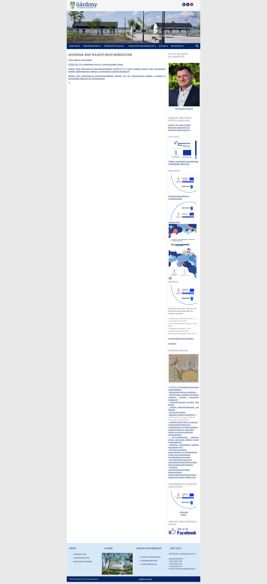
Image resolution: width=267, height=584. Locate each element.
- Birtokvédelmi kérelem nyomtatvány (182, 392)
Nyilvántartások (82, 558)
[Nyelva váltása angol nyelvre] (191, 4)
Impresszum (145, 579)
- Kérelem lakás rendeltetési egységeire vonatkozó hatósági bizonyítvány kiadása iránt (183, 397)
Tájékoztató (183, 512)
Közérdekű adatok (114, 46)
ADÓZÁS (162, 46)
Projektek (176, 46)
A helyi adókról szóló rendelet (80, 60)
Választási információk (141, 46)
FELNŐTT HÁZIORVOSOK (151, 557)
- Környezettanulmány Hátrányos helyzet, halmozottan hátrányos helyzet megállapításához (183, 439)
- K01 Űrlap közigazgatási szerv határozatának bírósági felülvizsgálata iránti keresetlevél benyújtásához (182, 462)
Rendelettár (80, 554)
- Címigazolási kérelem (177, 412)
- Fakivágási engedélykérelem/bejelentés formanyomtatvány (179, 469)
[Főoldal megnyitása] (184, 4)
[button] (197, 46)
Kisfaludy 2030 (174, 222)
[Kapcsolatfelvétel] (187, 4)
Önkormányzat (91, 46)
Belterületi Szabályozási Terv (179, 128)
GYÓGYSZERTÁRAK (149, 564)
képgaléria (172, 344)
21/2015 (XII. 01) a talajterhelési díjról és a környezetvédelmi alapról (95, 64)
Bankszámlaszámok (83, 562)
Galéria (183, 515)
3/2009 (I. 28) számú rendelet (179, 125)
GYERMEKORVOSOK (149, 561)
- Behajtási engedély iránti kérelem (181, 415)
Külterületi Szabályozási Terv (179, 130)
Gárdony (73, 46)
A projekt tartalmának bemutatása (180, 339)
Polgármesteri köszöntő (184, 109)
